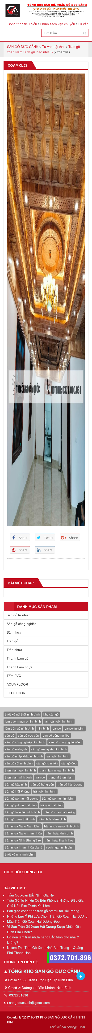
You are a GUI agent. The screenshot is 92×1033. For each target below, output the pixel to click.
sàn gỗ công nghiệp (56, 735)
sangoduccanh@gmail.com (29, 1002)
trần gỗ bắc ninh (16, 784)
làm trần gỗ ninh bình (19, 728)
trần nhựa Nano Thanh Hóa (23, 833)
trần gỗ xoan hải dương (59, 812)
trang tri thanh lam (61, 777)
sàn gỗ (9, 735)
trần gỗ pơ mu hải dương (21, 798)
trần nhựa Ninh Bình (59, 833)
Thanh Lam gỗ (18, 658)
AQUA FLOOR (17, 684)
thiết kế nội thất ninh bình (22, 714)
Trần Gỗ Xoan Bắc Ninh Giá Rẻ (30, 895)
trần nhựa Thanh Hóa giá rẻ (23, 847)
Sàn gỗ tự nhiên (18, 615)
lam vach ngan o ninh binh (23, 721)
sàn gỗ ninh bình (57, 756)
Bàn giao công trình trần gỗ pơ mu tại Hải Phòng (43, 910)
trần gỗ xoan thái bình (20, 819)
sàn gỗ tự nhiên (47, 763)
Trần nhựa (14, 650)
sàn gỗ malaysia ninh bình (49, 749)
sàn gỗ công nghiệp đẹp (65, 742)
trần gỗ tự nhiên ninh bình (22, 812)
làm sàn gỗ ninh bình (59, 721)
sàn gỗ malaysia (16, 749)
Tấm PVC (14, 676)
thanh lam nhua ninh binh (57, 770)
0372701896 (18, 995)
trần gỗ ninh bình (44, 791)
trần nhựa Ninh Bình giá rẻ (23, 840)
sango (57, 728)
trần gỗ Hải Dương (70, 784)
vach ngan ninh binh (59, 847)
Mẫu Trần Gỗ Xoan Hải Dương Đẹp (33, 921)
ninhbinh (43, 728)
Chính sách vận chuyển (57, 24)
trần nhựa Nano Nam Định (22, 826)
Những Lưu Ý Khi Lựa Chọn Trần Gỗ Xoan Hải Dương (47, 916)
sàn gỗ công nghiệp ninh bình (25, 742)
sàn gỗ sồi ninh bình (19, 763)
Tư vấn (83, 24)
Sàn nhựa (14, 632)
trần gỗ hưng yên (42, 784)
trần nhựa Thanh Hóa (59, 840)
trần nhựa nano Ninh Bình (61, 826)
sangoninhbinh (74, 728)
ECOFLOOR (16, 693)
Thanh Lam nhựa (20, 667)
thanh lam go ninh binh (20, 770)
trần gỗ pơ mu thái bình (21, 805)
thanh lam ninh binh (18, 777)
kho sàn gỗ (51, 714)
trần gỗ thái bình (51, 805)
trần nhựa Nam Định (52, 819)
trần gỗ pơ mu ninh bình (58, 798)
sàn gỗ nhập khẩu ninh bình (24, 756)
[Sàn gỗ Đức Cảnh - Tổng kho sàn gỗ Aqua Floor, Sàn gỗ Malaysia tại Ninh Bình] (46, 10)
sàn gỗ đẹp (68, 763)
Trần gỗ (12, 641)
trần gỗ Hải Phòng (17, 791)
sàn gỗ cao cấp (28, 735)
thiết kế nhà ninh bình (19, 854)
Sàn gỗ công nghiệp (22, 624)
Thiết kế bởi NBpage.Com (67, 1027)
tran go (40, 777)
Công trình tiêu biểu (22, 24)
